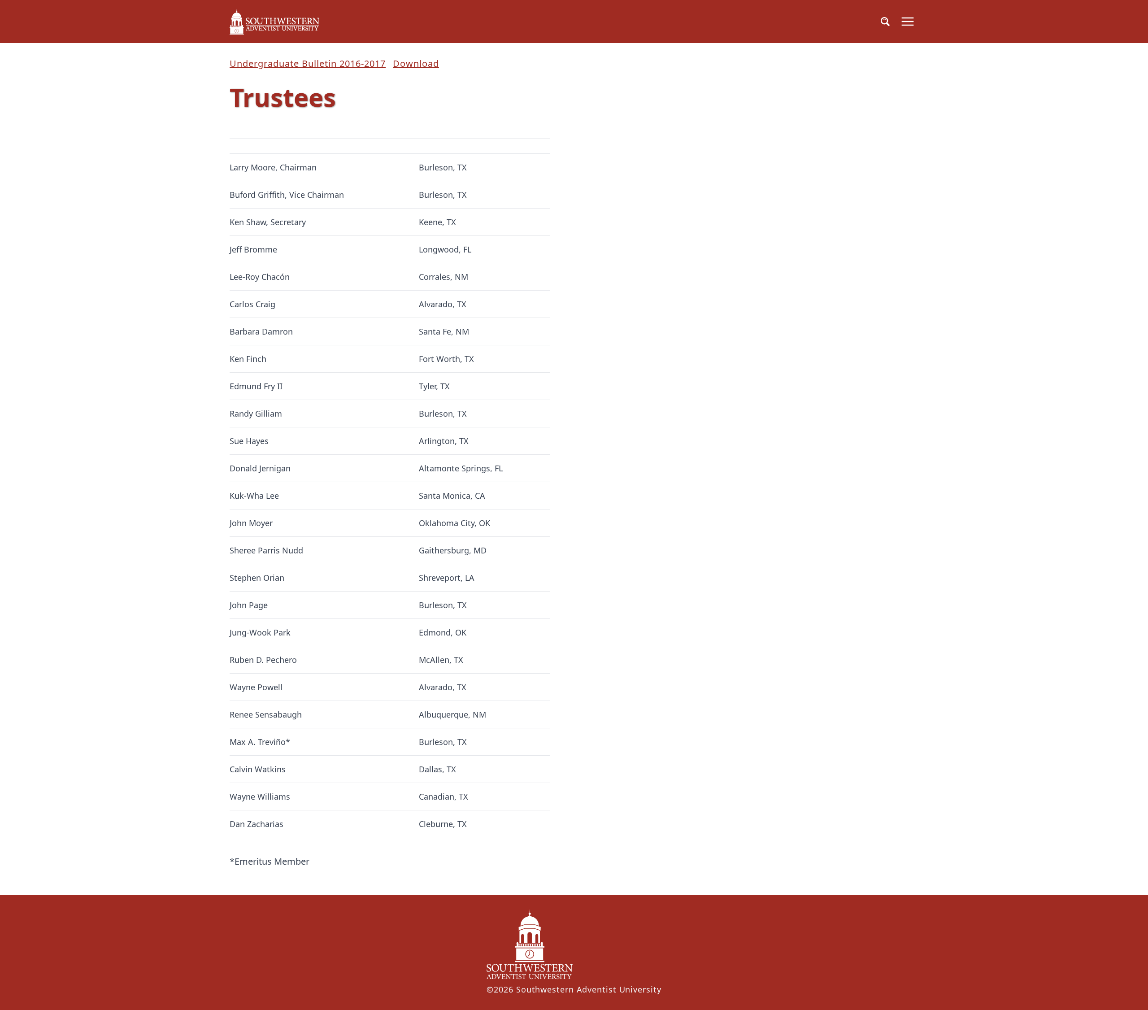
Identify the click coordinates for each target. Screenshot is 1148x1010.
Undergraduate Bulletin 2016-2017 (308, 63)
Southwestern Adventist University (588, 989)
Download (416, 63)
